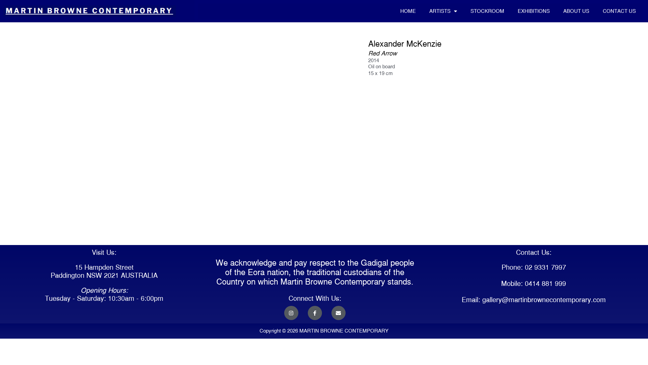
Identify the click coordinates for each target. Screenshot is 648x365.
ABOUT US (576, 11)
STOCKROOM (487, 11)
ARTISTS (440, 11)
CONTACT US (619, 11)
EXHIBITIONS (534, 11)
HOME (408, 11)
